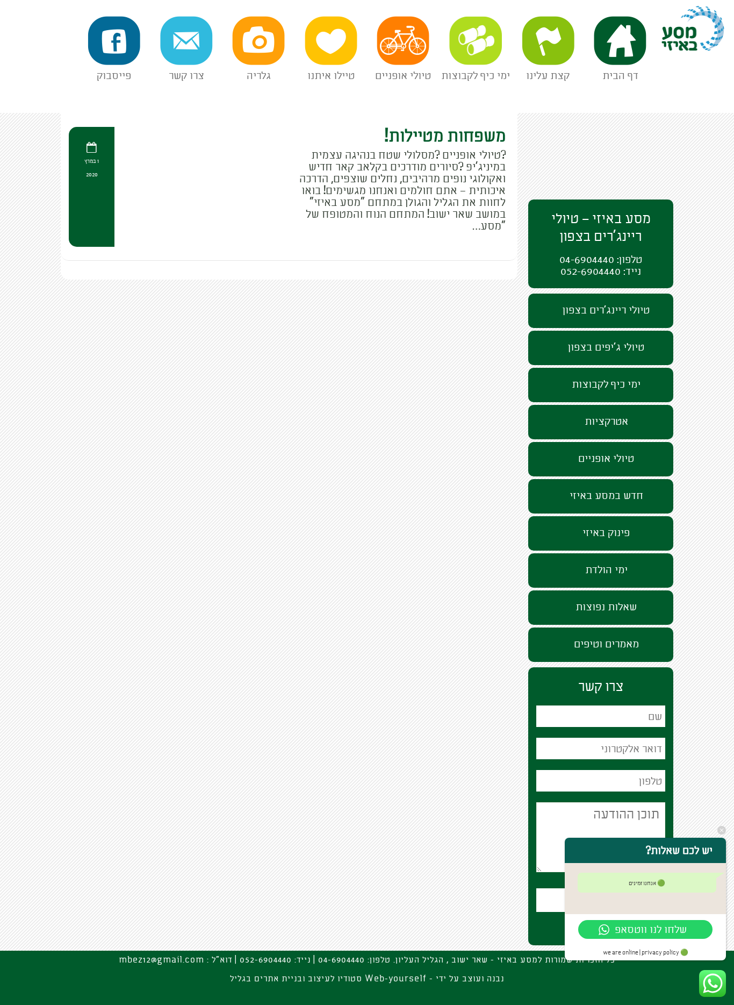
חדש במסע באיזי (606, 495)
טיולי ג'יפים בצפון (606, 347)
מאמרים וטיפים (606, 644)
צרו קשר (186, 75)
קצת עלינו (548, 75)
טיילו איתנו (331, 75)
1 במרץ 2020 (91, 168)
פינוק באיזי (606, 532)
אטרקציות (606, 421)
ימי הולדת (606, 570)
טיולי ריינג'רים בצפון (606, 310)
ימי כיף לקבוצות (475, 75)
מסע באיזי (706, 9)
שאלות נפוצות (606, 607)
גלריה (259, 75)
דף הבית (620, 75)
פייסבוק (114, 75)
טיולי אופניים (403, 75)
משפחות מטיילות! (445, 136)
